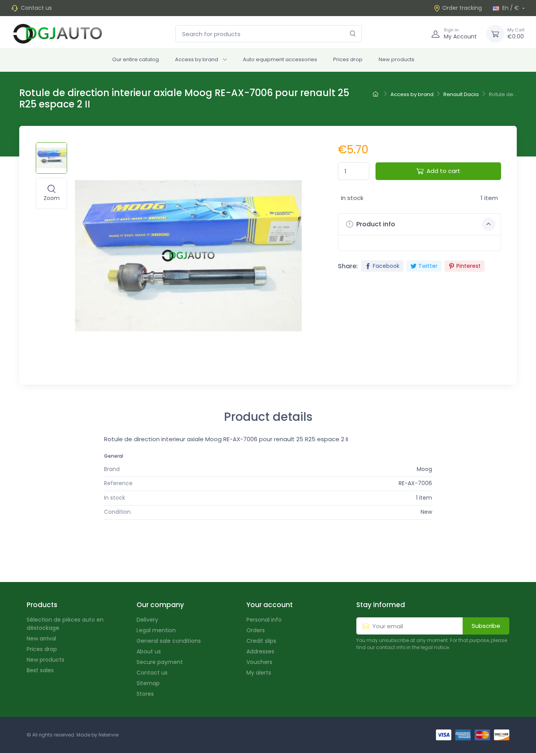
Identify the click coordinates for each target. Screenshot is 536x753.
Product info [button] (375, 224)
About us (149, 651)
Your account (269, 604)
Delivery (147, 620)
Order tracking (462, 8)
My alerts (258, 673)
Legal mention (156, 630)
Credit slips (261, 641)
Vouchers (259, 662)
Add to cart (443, 171)
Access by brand (196, 59)
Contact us (36, 8)
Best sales (40, 670)
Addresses (260, 651)
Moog (424, 469)
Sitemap (148, 683)
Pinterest (468, 266)
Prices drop (348, 59)
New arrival (41, 638)
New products (396, 59)
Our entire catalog (135, 59)
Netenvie (108, 734)
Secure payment (160, 662)
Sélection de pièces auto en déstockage (65, 624)
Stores (145, 694)
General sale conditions (169, 641)
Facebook (386, 266)
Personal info (264, 620)
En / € (511, 8)
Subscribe (486, 626)
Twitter (428, 266)
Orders (255, 630)
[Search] (353, 34)
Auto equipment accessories (280, 59)
